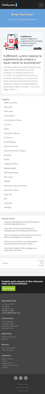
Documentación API (9, 348)
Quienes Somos (7, 359)
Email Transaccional (11, 146)
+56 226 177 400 (8, 311)
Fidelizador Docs (7, 328)
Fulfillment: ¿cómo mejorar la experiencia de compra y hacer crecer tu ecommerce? (22, 59)
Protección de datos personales (15, 186)
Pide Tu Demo (8, 288)
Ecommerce (8, 138)
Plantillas (7, 181)
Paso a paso (8, 177)
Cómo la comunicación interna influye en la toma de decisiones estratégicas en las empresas (22, 236)
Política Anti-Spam (23, 391)
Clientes (4, 361)
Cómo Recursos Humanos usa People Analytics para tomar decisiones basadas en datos (21, 243)
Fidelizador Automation (10, 326)
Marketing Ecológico (11, 173)
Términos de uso (23, 384)
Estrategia (7, 155)
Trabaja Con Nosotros (10, 365)
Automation (8, 107)
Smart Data (8, 194)
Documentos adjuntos (12, 133)
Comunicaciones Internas (13, 120)
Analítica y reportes (10, 103)
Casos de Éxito (9, 116)
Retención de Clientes (11, 190)
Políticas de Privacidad (22, 387)
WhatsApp (7, 207)
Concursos (7, 124)
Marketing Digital (10, 168)
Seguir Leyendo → (10, 89)
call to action (8, 111)
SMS (5, 199)
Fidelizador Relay (8, 324)
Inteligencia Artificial (11, 164)
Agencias (5, 339)
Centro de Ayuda (7, 350)
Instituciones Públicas (9, 337)
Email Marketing (9, 142)
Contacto (5, 367)
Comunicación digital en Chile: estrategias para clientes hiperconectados (20, 249)
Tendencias (8, 203)
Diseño (6, 129)
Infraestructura (7, 363)
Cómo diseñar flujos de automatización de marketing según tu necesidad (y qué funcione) (20, 229)
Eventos (7, 159)
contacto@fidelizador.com (11, 313)
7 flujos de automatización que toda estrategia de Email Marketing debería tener (21, 223)
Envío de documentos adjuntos (15, 151)
